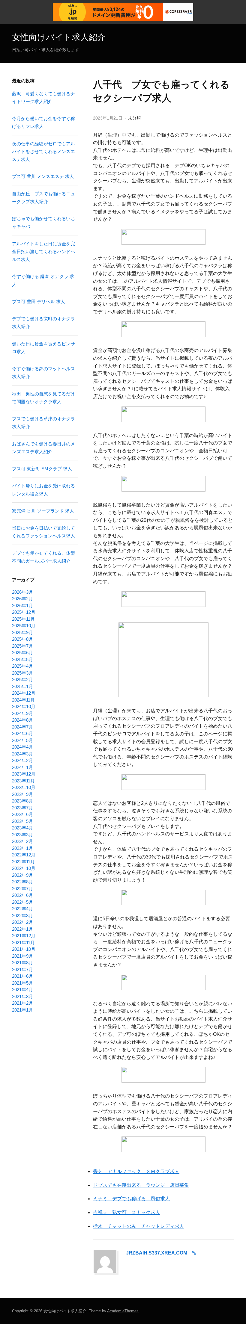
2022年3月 (22, 915)
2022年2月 (22, 922)
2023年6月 (22, 814)
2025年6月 (22, 652)
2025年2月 (22, 679)
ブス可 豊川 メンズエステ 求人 (43, 176)
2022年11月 (23, 861)
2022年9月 (22, 875)
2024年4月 (22, 746)
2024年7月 (22, 726)
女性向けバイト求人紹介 (59, 37)
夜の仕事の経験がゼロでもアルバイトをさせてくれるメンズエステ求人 (43, 151)
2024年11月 (23, 699)
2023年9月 (22, 794)
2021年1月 (22, 1009)
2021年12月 (23, 935)
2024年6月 (22, 733)
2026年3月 (22, 592)
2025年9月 (22, 632)
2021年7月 (22, 969)
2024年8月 (22, 720)
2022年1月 (22, 929)
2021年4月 (22, 989)
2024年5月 (22, 740)
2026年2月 (22, 598)
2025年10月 (23, 625)
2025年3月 (22, 672)
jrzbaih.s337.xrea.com (156, 1252)
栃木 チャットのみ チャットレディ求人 (138, 1226)
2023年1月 (22, 848)
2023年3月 (22, 834)
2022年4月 (22, 908)
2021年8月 (22, 962)
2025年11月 (23, 619)
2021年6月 (22, 976)
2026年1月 (22, 605)
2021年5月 (22, 983)
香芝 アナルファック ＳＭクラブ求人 (136, 1171)
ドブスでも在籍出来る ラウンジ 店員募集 (141, 1185)
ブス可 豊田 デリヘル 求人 (38, 301)
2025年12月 (23, 612)
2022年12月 (23, 854)
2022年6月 (22, 895)
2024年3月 (22, 753)
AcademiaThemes (123, 1311)
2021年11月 (23, 942)
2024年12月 (23, 693)
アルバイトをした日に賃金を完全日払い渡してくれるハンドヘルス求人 (43, 251)
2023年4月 (22, 827)
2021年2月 (22, 1003)
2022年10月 (23, 868)
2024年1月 (22, 767)
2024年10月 (23, 706)
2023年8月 (22, 800)
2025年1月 (22, 686)
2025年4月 (22, 666)
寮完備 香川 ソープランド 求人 (43, 510)
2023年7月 (22, 807)
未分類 (134, 118)
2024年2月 (22, 760)
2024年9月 (22, 713)
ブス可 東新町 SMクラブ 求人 (42, 468)
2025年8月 (22, 639)
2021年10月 (23, 949)
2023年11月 (23, 780)
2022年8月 (22, 881)
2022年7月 (22, 888)
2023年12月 (23, 773)
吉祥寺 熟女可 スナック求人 (126, 1212)
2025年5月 (22, 659)
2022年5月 (22, 902)
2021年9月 (22, 956)
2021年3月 (22, 996)
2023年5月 (22, 821)
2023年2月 (22, 841)
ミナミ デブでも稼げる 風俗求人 (131, 1198)
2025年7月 (22, 646)
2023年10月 (23, 787)
